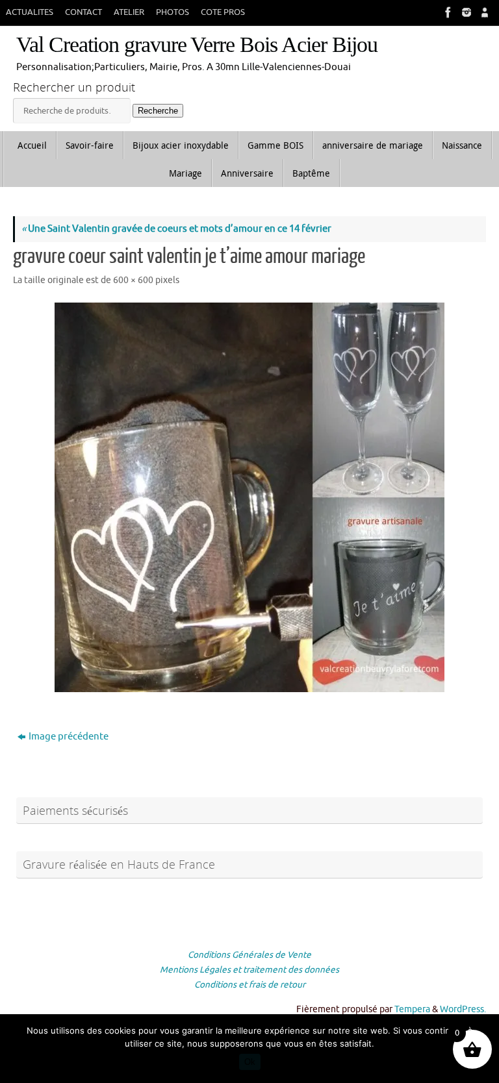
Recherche (158, 111)
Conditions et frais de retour (249, 984)
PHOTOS (172, 12)
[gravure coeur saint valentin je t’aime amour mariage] (249, 497)
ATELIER (129, 12)
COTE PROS (223, 12)
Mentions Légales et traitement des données (249, 969)
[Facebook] (447, 12)
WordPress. (463, 1009)
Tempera (412, 1009)
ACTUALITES (29, 12)
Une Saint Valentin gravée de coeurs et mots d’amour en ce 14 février (176, 229)
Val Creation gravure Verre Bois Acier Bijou (196, 44)
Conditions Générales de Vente (249, 954)
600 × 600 (133, 280)
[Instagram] (465, 12)
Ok (249, 1062)
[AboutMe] (483, 12)
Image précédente (69, 736)
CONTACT (83, 12)
